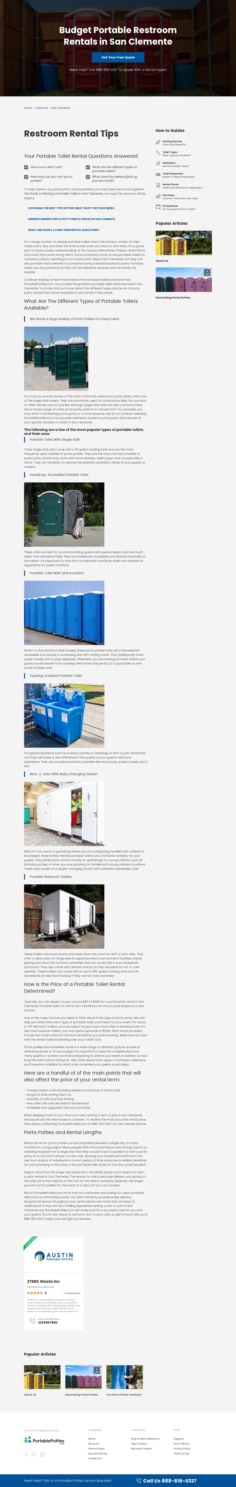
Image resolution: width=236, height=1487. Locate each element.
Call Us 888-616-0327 (170, 1480)
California (41, 108)
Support (179, 1439)
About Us (30, 1395)
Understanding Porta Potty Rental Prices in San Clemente (71, 219)
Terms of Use (181, 1453)
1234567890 (47, 1322)
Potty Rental (170, 206)
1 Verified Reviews (72, 1293)
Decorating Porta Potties (81, 1395)
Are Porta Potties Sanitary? (124, 1395)
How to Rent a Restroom (145, 1439)
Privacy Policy (182, 1448)
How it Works (181, 1444)
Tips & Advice (139, 1444)
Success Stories (97, 1453)
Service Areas (96, 1448)
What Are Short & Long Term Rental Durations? (63, 230)
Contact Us (95, 1458)
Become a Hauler (141, 1448)
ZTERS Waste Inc (43, 1281)
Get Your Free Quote (118, 57)
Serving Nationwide (44, 1287)
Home (28, 108)
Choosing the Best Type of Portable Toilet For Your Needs (71, 208)
